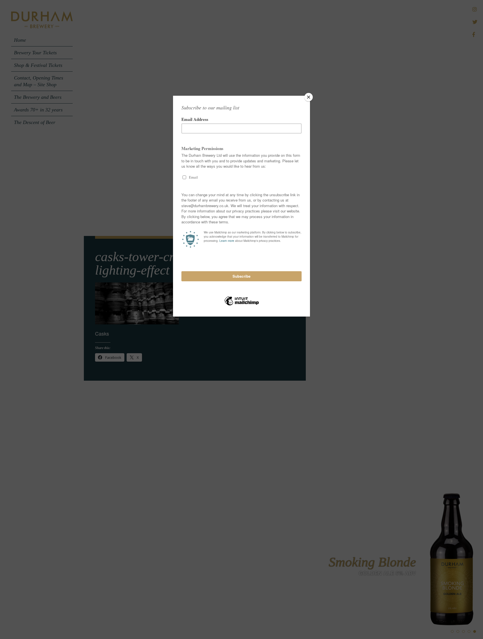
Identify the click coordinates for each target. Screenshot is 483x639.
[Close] (308, 97)
